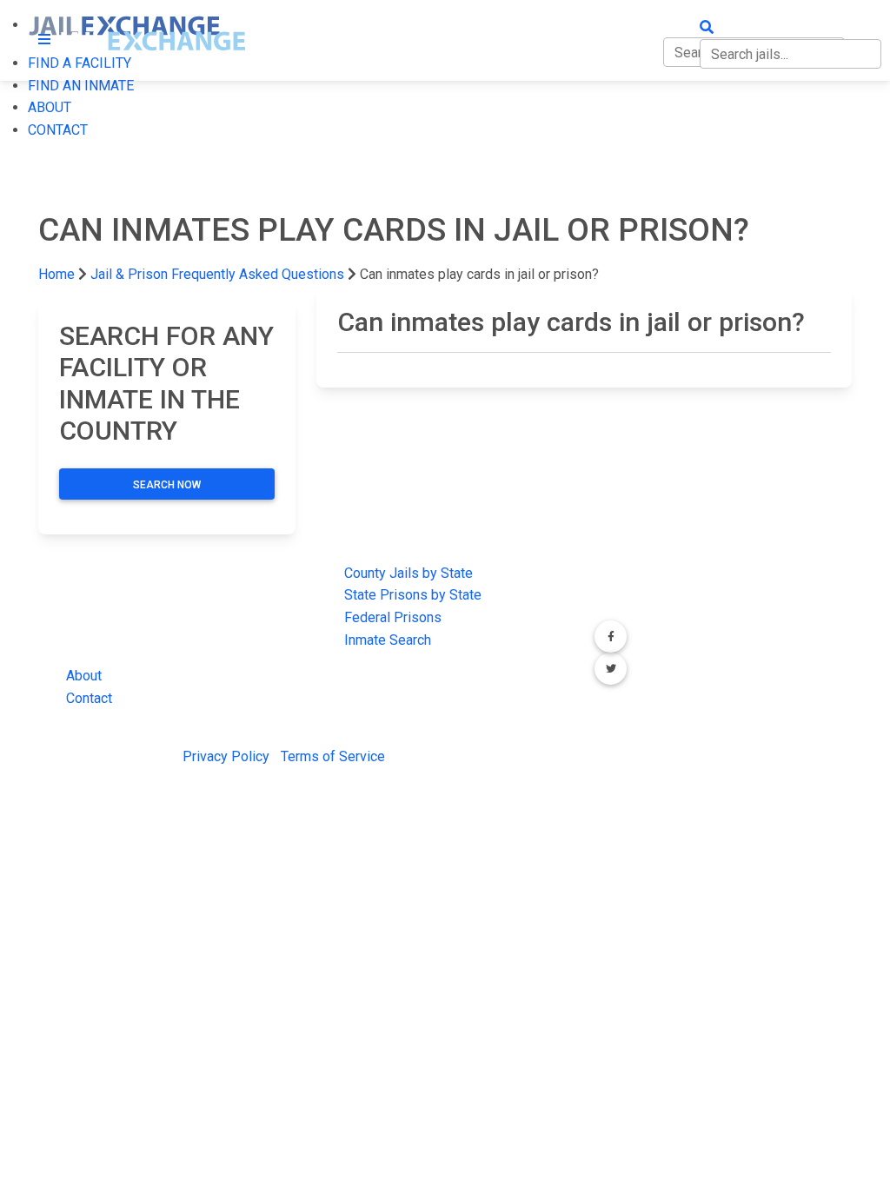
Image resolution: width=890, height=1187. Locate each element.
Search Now (167, 485)
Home (56, 274)
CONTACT (58, 130)
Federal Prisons (393, 617)
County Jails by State (408, 573)
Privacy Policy (226, 756)
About (84, 675)
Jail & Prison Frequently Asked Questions (217, 274)
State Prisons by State (413, 595)
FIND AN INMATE (81, 85)
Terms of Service (333, 756)
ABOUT (49, 107)
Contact (89, 698)
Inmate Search (387, 640)
